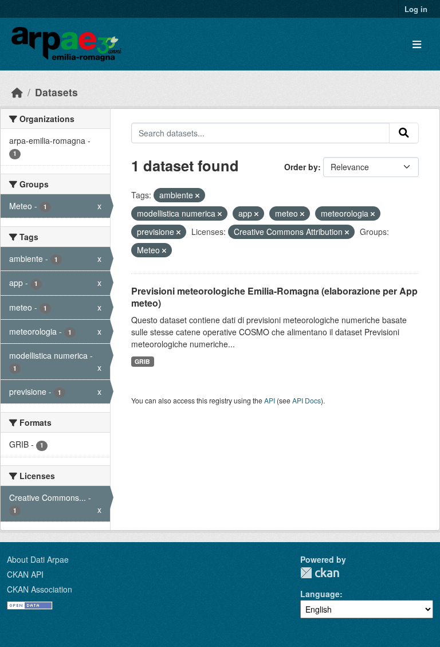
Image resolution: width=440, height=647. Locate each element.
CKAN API (25, 574)
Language (320, 593)
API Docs (306, 400)
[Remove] (197, 195)
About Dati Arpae (38, 559)
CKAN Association (39, 589)
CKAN (319, 573)
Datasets (56, 92)
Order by (301, 166)
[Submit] (404, 133)
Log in (415, 8)
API (269, 400)
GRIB (142, 361)
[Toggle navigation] (417, 44)
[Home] (17, 92)
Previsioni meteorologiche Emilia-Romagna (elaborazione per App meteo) (274, 296)
